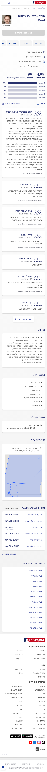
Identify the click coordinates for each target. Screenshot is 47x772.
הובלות (42, 705)
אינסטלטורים (40, 690)
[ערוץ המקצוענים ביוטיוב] (31, 742)
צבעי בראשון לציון (35, 617)
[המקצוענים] (39, 2)
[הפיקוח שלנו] (3, 767)
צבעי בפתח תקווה (35, 607)
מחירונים (41, 669)
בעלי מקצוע (41, 8)
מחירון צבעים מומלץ (33, 507)
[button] (11, 490)
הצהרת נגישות (10, 764)
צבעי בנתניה (37, 602)
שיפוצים (19, 721)
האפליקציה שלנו (38, 658)
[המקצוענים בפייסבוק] (35, 742)
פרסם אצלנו (18, 654)
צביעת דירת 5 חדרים (24, 248)
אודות (42, 651)
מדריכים (41, 677)
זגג (44, 709)
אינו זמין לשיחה (23, 32)
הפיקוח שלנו (40, 654)
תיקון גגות (19, 725)
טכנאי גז (41, 725)
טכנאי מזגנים (17, 686)
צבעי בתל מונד (36, 628)
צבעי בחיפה (37, 581)
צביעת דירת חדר (35, 515)
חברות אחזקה (39, 713)
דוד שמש (41, 697)
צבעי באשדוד (36, 576)
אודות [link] (26, 43)
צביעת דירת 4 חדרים (24, 200)
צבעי (34, 8)
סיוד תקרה (37, 527)
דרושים (20, 651)
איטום (42, 686)
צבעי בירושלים (36, 591)
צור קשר (19, 658)
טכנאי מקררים (17, 697)
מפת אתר (40, 764)
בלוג (21, 673)
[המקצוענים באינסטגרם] (39, 742)
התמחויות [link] (12, 43)
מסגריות (19, 705)
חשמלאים (41, 721)
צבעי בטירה (37, 586)
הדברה (42, 701)
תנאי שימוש (26, 764)
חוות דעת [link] (38, 43)
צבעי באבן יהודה (35, 571)
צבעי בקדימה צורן (35, 612)
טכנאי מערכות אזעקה (14, 694)
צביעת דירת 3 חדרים (33, 533)
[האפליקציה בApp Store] (15, 736)
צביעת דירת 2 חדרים (24, 224)
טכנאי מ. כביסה (38, 728)
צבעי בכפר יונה (36, 597)
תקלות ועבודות (17, 669)
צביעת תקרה (27, 174)
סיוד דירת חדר (36, 540)
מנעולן (20, 701)
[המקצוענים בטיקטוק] (43, 742)
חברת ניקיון (40, 717)
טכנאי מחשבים (17, 690)
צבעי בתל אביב (36, 623)
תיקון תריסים (17, 728)
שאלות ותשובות (39, 673)
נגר (21, 709)
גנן (44, 694)
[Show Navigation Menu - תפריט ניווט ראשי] (2, 3)
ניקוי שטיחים (18, 713)
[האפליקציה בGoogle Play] (27, 736)
